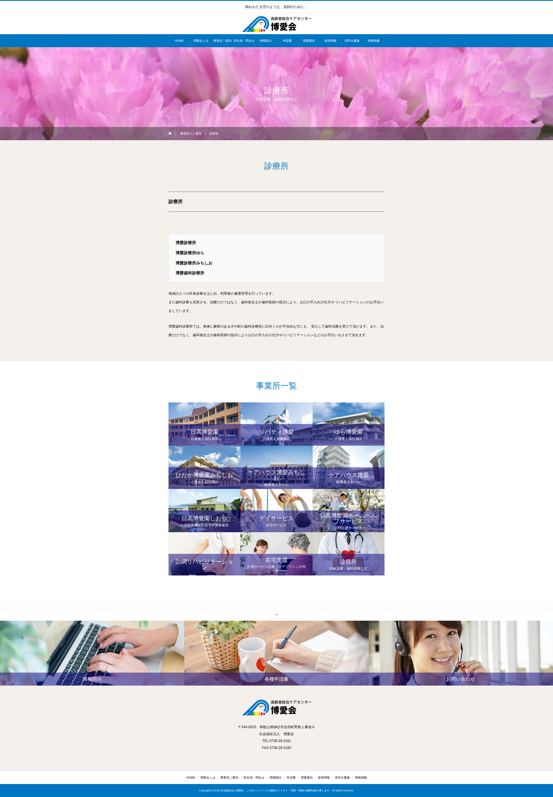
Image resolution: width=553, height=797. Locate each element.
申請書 (287, 40)
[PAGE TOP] (276, 614)
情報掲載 (374, 40)
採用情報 (330, 40)
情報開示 (266, 40)
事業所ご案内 (222, 40)
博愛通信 (309, 40)
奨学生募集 (352, 40)
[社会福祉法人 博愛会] (276, 24)
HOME (179, 40)
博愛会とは (200, 40)
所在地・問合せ (244, 40)
